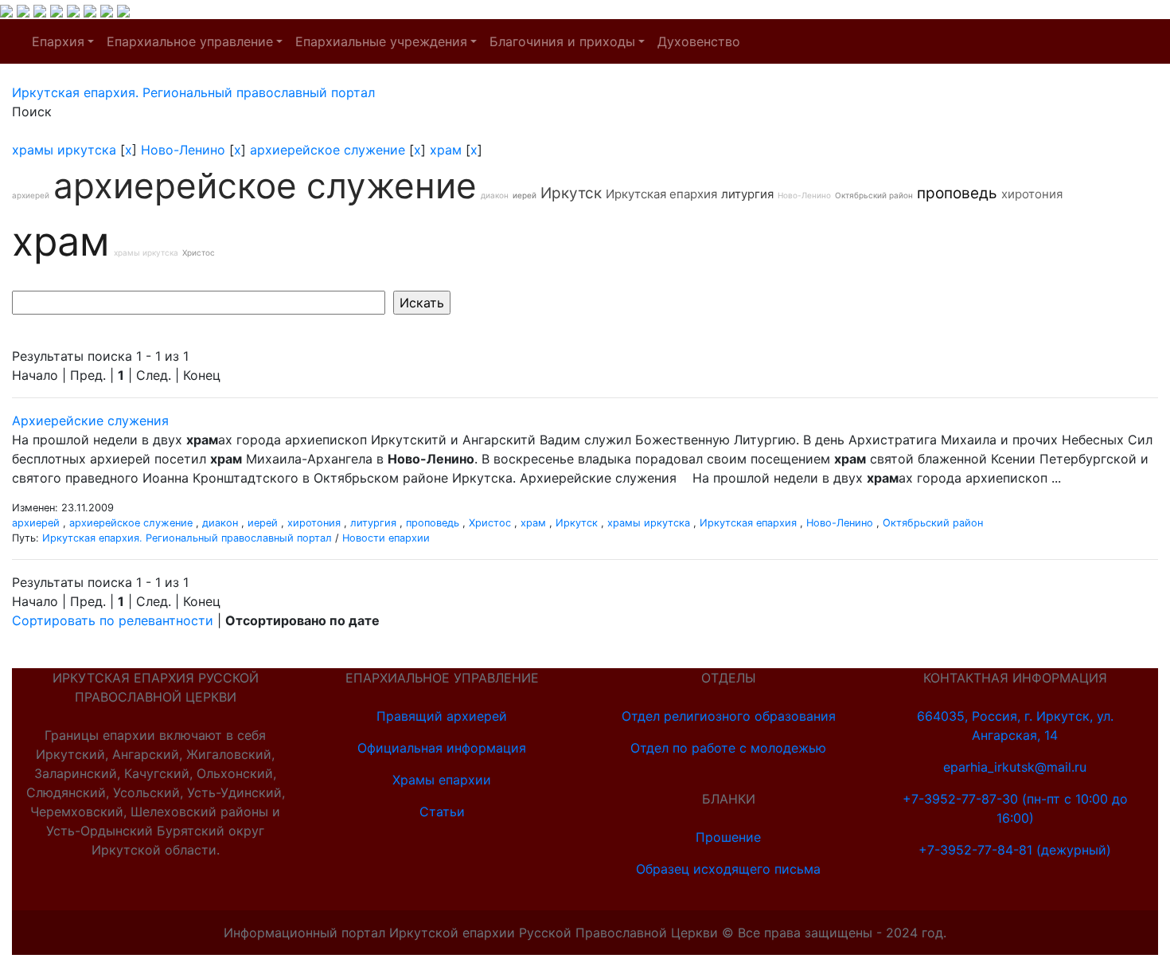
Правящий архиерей (441, 716)
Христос (198, 252)
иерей (524, 195)
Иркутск (571, 193)
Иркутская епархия (661, 193)
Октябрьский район (874, 195)
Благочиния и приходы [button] (562, 41)
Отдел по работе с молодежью (728, 748)
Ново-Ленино (183, 150)
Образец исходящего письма (728, 869)
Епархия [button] (58, 41)
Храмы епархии (441, 780)
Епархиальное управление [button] (190, 41)
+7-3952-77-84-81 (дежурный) (1014, 850)
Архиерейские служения (90, 420)
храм (446, 150)
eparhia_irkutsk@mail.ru (1014, 767)
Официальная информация (441, 748)
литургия (747, 193)
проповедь (957, 193)
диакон (495, 195)
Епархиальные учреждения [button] (381, 41)
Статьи (442, 811)
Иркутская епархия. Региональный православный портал (187, 538)
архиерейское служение (327, 150)
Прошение (728, 837)
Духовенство (698, 41)
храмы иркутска (64, 150)
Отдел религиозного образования (729, 716)
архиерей (30, 195)
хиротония (1032, 193)
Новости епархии (386, 538)
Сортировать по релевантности (112, 620)
